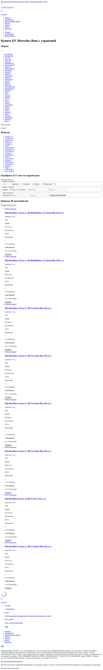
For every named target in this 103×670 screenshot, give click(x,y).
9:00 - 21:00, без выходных (14, 623)
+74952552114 (9, 609)
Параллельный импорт (13, 21)
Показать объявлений (57, 195)
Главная (7, 18)
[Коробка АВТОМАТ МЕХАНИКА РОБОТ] (29, 184)
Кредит (7, 23)
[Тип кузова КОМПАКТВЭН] (24, 189)
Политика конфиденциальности (12, 661)
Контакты (8, 29)
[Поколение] (7, 195)
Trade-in (7, 25)
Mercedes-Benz (10, 36)
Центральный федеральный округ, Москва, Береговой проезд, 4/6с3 (24, 2)
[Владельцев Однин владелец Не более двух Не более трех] (50, 184)
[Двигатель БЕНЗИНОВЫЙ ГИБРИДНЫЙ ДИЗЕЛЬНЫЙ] (18, 184)
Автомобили (9, 19)
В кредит (8, 254)
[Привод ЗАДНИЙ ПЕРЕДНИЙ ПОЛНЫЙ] (39, 184)
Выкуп (7, 27)
